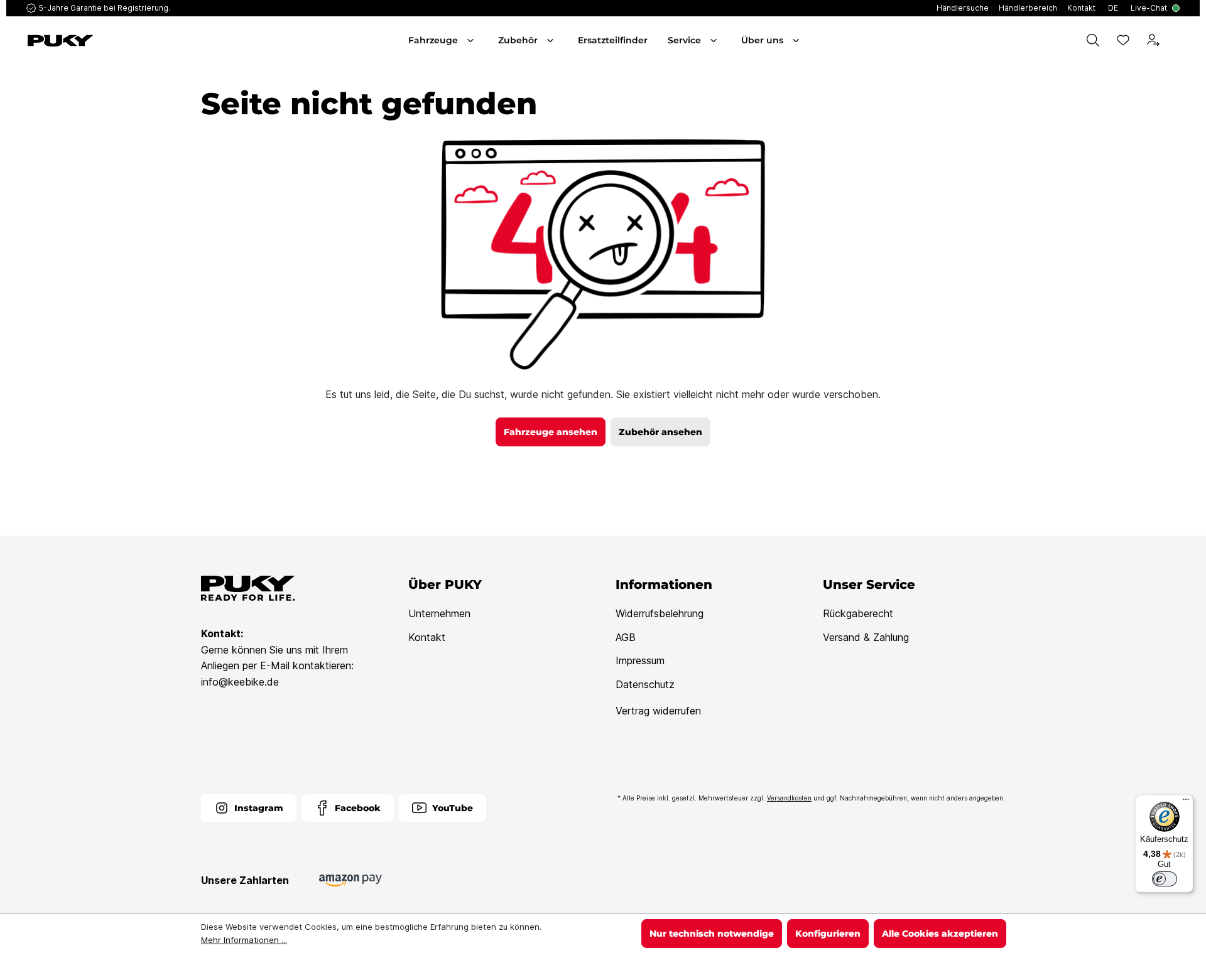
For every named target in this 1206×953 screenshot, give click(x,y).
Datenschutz (645, 684)
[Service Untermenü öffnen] (715, 40)
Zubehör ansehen (660, 432)
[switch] (1164, 878)
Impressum (640, 660)
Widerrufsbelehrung (660, 613)
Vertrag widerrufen (658, 710)
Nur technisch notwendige (711, 933)
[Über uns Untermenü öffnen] (797, 40)
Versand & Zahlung (866, 637)
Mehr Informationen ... (244, 940)
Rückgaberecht (858, 613)
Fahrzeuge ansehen (550, 432)
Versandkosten (789, 798)
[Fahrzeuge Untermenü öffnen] (471, 40)
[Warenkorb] (1177, 40)
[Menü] (1185, 802)
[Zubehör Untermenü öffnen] (551, 40)
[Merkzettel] (1123, 40)
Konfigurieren (828, 933)
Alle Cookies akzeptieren (940, 933)
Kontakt (426, 637)
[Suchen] (1093, 40)
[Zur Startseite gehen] (118, 40)
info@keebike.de (240, 682)
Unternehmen (439, 613)
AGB (626, 637)
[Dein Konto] (1153, 40)
